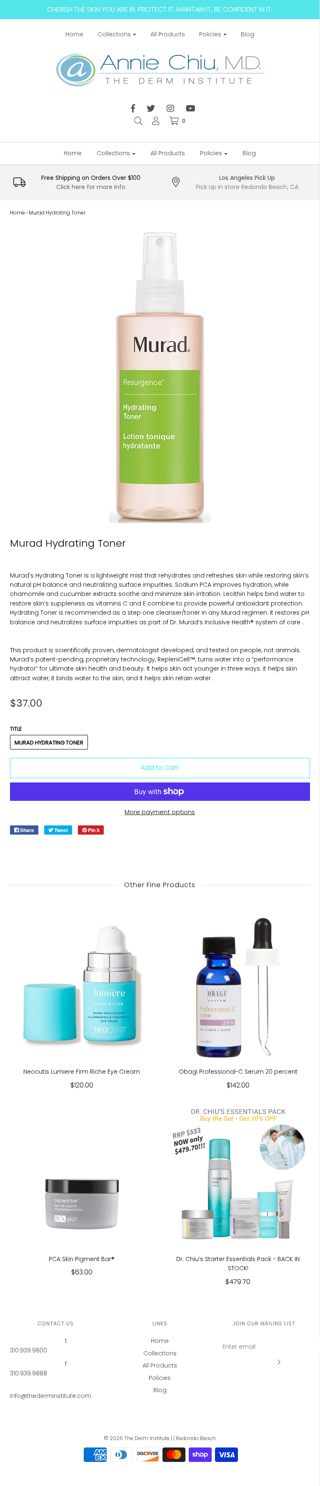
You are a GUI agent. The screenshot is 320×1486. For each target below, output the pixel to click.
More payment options (160, 812)
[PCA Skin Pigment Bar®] (82, 1174)
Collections (160, 1353)
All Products (167, 34)
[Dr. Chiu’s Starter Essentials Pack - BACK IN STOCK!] (238, 1174)
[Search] (138, 121)
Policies (160, 1378)
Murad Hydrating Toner (49, 743)
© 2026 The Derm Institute (137, 1438)
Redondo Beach (196, 1438)
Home (74, 34)
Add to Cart (160, 767)
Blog (247, 34)
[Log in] (156, 121)
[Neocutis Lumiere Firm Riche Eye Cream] (82, 987)
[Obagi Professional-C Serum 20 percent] (238, 987)
